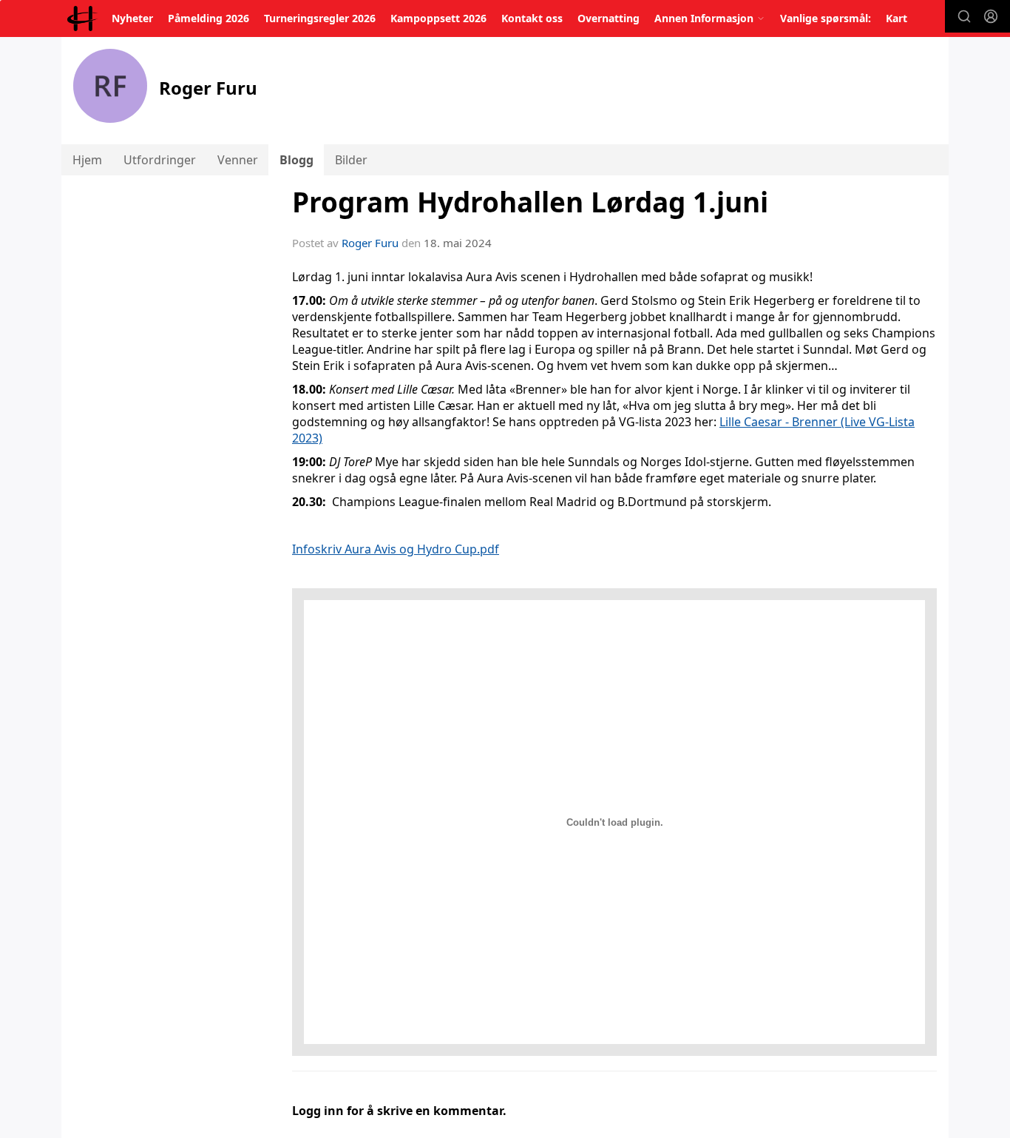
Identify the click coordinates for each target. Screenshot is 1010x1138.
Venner (237, 160)
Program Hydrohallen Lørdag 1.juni (530, 202)
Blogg (296, 160)
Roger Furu (370, 242)
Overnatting (608, 18)
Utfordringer (159, 160)
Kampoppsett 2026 (438, 18)
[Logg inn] (990, 16)
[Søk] (964, 16)
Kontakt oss (532, 18)
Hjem (87, 160)
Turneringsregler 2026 (320, 18)
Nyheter (132, 18)
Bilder (351, 160)
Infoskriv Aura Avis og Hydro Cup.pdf (395, 549)
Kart (896, 18)
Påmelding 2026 (208, 18)
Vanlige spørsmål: (825, 18)
